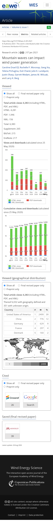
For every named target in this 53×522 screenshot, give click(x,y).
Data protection (36, 515)
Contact (11, 515)
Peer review (12, 34)
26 (12, 404)
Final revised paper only (32, 93)
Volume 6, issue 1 (20, 27)
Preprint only (13, 97)
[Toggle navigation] (47, 5)
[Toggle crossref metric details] (12, 397)
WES (33, 5)
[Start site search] (49, 27)
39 (12, 436)
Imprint (21, 515)
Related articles (38, 34)
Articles (5, 27)
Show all (11, 93)
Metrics (24, 34)
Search (30, 404)
